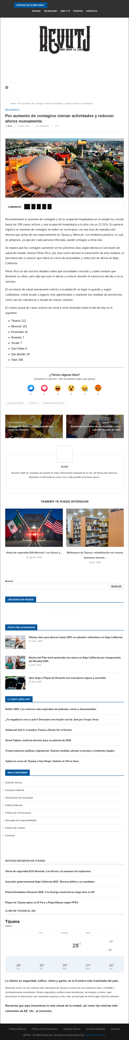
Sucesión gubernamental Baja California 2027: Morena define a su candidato (50, 881)
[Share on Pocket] (50, 206)
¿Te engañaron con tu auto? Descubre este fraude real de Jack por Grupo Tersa (51, 719)
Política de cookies (15, 827)
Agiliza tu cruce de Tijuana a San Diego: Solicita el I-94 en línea (42, 761)
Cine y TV (65, 11)
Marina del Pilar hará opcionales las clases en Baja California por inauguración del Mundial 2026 (75, 659)
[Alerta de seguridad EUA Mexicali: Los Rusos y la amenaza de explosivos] (34, 528)
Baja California (15, 403)
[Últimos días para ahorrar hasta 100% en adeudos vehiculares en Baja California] (15, 642)
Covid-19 (33, 403)
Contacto (91, 11)
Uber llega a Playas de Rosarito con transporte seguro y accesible (67, 677)
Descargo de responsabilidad (20, 820)
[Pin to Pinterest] (39, 206)
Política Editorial (13, 805)
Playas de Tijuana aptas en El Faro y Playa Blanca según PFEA (41, 902)
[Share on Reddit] (44, 206)
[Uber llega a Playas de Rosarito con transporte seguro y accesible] (15, 683)
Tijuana (36, 11)
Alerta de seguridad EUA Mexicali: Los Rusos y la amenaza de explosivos (48, 871)
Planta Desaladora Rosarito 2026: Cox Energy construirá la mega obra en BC (50, 892)
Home (13, 103)
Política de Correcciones (18, 812)
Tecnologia (50, 11)
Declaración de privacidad (19, 797)
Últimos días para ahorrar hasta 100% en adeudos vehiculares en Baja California (75, 637)
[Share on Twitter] (33, 206)
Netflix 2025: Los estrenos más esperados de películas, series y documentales (50, 709)
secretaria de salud (53, 403)
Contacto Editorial (14, 790)
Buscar (9, 581)
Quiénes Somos (13, 782)
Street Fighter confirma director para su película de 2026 (38, 740)
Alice (10, 126)
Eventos (78, 11)
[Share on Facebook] (27, 206)
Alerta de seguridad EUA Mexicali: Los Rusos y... (34, 552)
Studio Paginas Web (95, 1035)
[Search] (122, 87)
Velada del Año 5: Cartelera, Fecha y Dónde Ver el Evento (38, 729)
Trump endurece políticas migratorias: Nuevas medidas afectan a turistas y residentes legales (60, 750)
